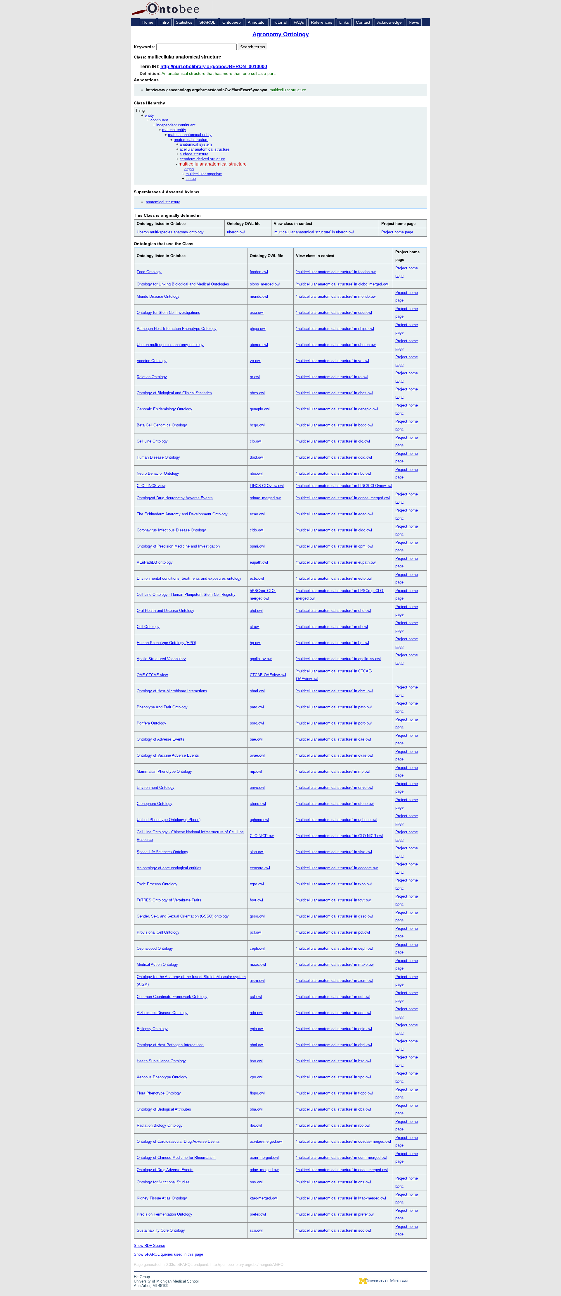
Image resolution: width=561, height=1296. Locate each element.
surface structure (194, 154)
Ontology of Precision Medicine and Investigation (178, 546)
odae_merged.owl (264, 1170)
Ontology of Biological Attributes (164, 1109)
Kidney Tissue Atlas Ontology (162, 1198)
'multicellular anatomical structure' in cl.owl (332, 626)
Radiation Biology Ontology (160, 1125)
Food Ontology (149, 272)
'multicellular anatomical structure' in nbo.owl (333, 473)
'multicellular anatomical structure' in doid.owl (334, 457)
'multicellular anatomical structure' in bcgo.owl (334, 425)
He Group (142, 1277)
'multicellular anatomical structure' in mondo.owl (336, 296)
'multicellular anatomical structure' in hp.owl (332, 643)
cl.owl (254, 626)
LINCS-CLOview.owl (267, 485)
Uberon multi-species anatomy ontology (170, 232)
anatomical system (196, 144)
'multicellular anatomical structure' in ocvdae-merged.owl (343, 1141)
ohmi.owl (257, 691)
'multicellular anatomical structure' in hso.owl (333, 1061)
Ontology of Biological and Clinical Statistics (174, 393)
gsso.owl (257, 916)
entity (149, 115)
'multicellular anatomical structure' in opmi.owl (334, 546)
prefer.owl (258, 1214)
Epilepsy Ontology (152, 1029)
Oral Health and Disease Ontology (165, 610)
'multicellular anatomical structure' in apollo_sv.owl (338, 659)
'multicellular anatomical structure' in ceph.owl (334, 948)
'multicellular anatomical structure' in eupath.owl (336, 562)
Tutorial (280, 22)
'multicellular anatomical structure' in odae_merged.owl (342, 1170)
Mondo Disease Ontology (158, 296)
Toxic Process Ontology (157, 884)
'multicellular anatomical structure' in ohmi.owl (334, 691)
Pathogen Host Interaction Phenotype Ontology (177, 328)
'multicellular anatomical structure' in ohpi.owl (334, 1045)
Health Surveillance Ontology (161, 1061)
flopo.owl (257, 1093)
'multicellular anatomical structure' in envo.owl (334, 787)
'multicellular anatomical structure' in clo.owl (333, 441)
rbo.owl (256, 1125)
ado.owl (256, 1013)
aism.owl (257, 980)
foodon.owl (259, 272)
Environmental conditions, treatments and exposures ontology (189, 578)
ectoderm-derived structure (202, 159)
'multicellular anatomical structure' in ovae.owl (334, 755)
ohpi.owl (257, 1045)
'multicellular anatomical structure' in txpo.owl (334, 884)
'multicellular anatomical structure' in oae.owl (333, 739)
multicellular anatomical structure (213, 163)
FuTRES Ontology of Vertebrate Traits (169, 900)
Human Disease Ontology (158, 457)
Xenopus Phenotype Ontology (162, 1077)
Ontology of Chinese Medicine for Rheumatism (176, 1157)
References (321, 22)
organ (189, 169)
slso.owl (257, 852)
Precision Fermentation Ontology (164, 1214)
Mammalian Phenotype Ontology (164, 771)
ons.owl (256, 1182)
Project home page (397, 232)
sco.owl (256, 1230)
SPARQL (207, 22)
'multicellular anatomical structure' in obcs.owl (334, 393)
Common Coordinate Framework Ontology (172, 996)
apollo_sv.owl (261, 659)
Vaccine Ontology (152, 361)
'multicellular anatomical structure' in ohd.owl (333, 610)
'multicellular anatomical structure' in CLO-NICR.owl (339, 836)
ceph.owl (257, 948)
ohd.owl (256, 610)
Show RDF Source (149, 1245)
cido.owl (257, 530)
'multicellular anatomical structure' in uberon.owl (314, 232)
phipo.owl (258, 328)
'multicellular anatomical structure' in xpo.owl (333, 1077)
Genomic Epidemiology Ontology (164, 409)
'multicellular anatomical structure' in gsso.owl (334, 916)
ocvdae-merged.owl (266, 1141)
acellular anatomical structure (204, 149)
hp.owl (255, 643)
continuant (159, 120)
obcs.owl (257, 393)
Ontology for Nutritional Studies (163, 1182)
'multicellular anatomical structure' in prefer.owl (335, 1214)
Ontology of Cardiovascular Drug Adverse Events (178, 1141)
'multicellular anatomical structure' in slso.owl (334, 852)
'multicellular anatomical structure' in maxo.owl (335, 964)
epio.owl (257, 1029)
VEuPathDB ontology (155, 562)
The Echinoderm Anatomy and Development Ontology (182, 514)
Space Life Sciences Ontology (162, 852)
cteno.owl (258, 803)
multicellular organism (204, 174)
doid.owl (257, 457)
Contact (363, 22)
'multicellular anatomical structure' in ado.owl (333, 1013)
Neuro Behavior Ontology (158, 473)
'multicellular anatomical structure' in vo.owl (332, 361)
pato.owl (257, 707)
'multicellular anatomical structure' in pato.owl (334, 707)
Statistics (184, 22)
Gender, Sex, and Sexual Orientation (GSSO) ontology (183, 916)
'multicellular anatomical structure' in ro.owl (332, 377)
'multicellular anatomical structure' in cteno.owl (335, 803)
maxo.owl (258, 964)
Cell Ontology (148, 626)
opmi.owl (257, 546)
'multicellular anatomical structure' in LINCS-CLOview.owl (344, 485)
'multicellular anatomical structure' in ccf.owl (333, 996)
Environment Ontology (155, 787)
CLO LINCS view (151, 485)
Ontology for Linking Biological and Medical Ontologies (183, 284)
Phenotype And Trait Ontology (162, 707)
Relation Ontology (152, 377)
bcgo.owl (257, 425)
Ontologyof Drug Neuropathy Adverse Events (175, 498)
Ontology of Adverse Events (160, 739)
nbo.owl (256, 473)
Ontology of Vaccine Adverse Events (168, 755)
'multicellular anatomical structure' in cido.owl (334, 530)
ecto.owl (257, 578)
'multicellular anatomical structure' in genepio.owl (337, 409)
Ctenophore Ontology (154, 803)
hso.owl (256, 1061)
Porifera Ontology (151, 723)
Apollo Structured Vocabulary (161, 659)
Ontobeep (231, 22)
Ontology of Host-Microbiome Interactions (172, 691)
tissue (191, 178)
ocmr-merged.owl (264, 1157)
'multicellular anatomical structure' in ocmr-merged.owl (341, 1157)
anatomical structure (191, 139)
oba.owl (256, 1109)
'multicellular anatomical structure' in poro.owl (334, 723)
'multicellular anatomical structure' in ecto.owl (334, 578)
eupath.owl (259, 562)
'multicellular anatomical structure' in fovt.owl (333, 900)
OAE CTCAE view (152, 675)
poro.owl (257, 723)
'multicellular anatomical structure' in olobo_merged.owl (342, 284)
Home (147, 22)
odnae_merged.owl (265, 498)
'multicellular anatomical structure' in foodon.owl (336, 272)
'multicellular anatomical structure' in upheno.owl (336, 819)
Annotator (257, 22)
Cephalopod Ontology (155, 948)
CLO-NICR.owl (262, 836)
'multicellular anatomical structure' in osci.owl (334, 312)
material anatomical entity (190, 134)
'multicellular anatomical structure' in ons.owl (333, 1182)
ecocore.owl (260, 868)
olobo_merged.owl (265, 284)
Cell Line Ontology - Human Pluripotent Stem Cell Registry (186, 594)
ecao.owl (257, 514)
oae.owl (256, 739)
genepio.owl (260, 409)
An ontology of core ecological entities (169, 868)
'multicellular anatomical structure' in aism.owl (334, 980)
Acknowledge (389, 22)
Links (344, 22)
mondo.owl (259, 296)
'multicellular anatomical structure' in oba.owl (333, 1109)
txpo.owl (257, 884)
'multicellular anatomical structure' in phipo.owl (335, 328)
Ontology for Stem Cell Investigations (168, 312)
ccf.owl (256, 996)
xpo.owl (256, 1077)
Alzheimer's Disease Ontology (162, 1013)
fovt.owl (256, 900)
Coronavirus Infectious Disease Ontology (171, 530)
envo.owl (257, 787)
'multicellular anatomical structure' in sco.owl (333, 1230)
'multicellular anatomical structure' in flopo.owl (334, 1093)
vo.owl (255, 361)
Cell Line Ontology (152, 441)
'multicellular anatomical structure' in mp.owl (333, 771)
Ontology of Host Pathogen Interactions (170, 1045)
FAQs (299, 22)
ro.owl (255, 377)
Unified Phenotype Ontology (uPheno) (168, 819)
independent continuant (175, 125)
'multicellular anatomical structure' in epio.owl (334, 1029)
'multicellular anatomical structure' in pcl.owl (333, 932)
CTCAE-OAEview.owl (268, 675)
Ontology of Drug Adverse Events (165, 1170)
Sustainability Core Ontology (161, 1230)
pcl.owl (256, 932)
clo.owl (256, 441)
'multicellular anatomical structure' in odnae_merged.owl (343, 498)
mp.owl (256, 771)
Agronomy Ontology (280, 34)
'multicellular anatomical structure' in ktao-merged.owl (341, 1198)
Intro (164, 22)
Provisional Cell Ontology (158, 932)
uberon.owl (236, 232)
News (414, 22)
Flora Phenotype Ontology (159, 1093)
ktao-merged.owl (264, 1198)
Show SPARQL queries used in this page (168, 1254)
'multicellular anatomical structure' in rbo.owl (333, 1125)
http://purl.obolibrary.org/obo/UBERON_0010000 (213, 66)
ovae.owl (257, 755)
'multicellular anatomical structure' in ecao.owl (334, 514)
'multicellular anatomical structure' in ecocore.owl (337, 868)
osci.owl (257, 312)
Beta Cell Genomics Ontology (162, 425)
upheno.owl (259, 819)
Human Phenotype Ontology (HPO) (166, 643)
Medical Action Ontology (157, 964)
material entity (174, 130)
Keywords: (145, 46)
